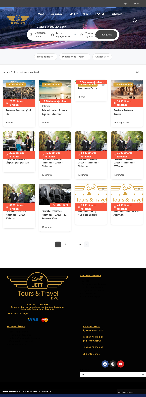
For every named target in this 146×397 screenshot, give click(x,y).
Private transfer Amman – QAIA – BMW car (52, 162)
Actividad (56, 13)
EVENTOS (99, 13)
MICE (85, 13)
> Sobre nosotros (89, 293)
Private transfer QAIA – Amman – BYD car (124, 162)
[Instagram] (112, 364)
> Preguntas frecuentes (92, 290)
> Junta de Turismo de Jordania (23, 338)
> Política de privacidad (92, 287)
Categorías (100, 56)
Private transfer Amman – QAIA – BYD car (16, 214)
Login (125, 3)
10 (79, 244)
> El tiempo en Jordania (19, 335)
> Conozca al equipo (90, 296)
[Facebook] (105, 364)
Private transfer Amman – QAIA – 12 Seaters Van (54, 214)
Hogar (40, 13)
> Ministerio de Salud (17, 331)
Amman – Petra (87, 88)
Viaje (72, 13)
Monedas (84, 369)
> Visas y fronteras (16, 344)
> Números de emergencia (20, 341)
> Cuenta (84, 280)
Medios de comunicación (51, 26)
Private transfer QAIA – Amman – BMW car (88, 162)
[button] (135, 20)
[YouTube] (120, 364)
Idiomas (116, 13)
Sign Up (136, 3)
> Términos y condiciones (93, 284)
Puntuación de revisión (73, 56)
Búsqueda (107, 34)
